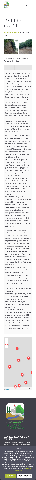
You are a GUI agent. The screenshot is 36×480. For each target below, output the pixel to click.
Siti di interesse (14, 33)
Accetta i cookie (10, 476)
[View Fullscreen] (6, 346)
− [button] (6, 342)
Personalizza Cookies (24, 476)
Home (6, 33)
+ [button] (6, 339)
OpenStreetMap (17, 388)
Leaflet (5, 388)
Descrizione (9, 68)
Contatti (19, 68)
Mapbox (7, 389)
